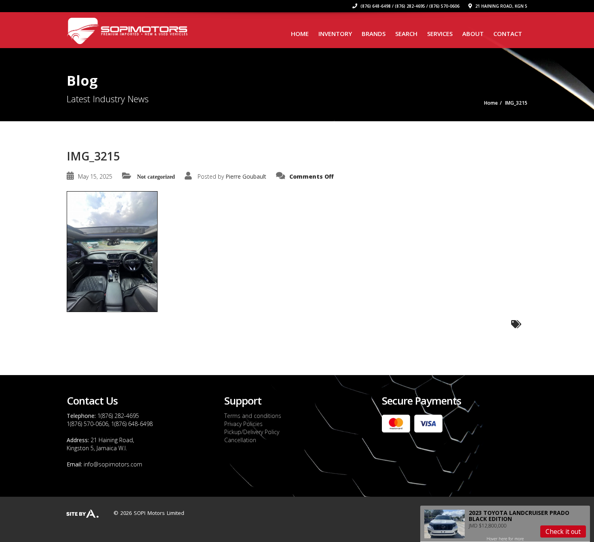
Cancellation (240, 440)
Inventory (335, 34)
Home (300, 34)
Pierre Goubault (245, 176)
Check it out (563, 531)
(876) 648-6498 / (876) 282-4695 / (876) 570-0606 (409, 6)
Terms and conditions (252, 416)
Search (406, 34)
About (473, 34)
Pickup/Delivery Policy (251, 432)
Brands (373, 34)
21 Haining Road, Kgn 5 (500, 6)
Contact (507, 34)
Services (440, 34)
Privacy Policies (243, 424)
